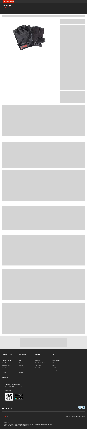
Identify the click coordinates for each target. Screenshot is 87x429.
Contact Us (4, 375)
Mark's (20, 360)
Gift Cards (4, 372)
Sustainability (37, 367)
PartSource (21, 365)
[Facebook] (3, 408)
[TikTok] (6, 408)
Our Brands (37, 360)
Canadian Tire (21, 357)
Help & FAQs (4, 367)
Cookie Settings (5, 379)
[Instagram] (8, 408)
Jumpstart (37, 370)
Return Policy (54, 370)
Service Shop (4, 362)
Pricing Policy (54, 367)
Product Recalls (5, 377)
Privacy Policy (54, 357)
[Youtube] (11, 408)
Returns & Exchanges (6, 365)
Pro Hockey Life (21, 367)
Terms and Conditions (56, 360)
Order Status (4, 357)
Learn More (8, 390)
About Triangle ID (38, 365)
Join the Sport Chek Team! (40, 362)
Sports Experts (21, 370)
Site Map (53, 362)
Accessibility (54, 365)
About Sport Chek (38, 357)
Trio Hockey (21, 372)
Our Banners (21, 375)
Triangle (20, 362)
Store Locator (4, 370)
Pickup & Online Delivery (6, 360)
